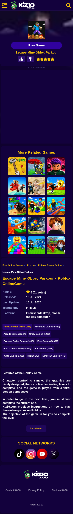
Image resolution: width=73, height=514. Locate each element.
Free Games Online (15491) (17, 348)
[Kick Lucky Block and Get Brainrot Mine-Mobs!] (36, 206)
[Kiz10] (28, 5)
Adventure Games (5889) (47, 326)
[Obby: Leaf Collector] (17, 166)
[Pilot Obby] (17, 186)
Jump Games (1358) (14, 356)
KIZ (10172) (33, 356)
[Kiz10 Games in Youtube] (42, 454)
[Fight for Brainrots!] (36, 245)
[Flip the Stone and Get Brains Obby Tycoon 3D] (56, 245)
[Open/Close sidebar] (4, 5)
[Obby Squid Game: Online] (56, 166)
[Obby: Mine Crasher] (36, 225)
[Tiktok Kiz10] (19, 454)
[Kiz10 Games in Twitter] (53, 454)
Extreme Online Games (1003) (19, 341)
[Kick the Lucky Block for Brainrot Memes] (17, 225)
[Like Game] (21, 59)
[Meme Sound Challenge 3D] (56, 225)
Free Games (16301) (47, 341)
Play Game (36, 45)
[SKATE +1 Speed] (56, 206)
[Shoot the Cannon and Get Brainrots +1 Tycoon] (17, 206)
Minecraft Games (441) (54, 356)
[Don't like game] (30, 59)
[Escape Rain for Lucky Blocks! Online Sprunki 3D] (36, 166)
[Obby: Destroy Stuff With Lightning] (36, 186)
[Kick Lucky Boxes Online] (56, 186)
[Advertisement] (36, 107)
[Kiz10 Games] (36, 474)
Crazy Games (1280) (39, 334)
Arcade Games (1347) (15, 334)
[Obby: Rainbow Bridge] (17, 245)
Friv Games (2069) (44, 348)
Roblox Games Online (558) (17, 326)
